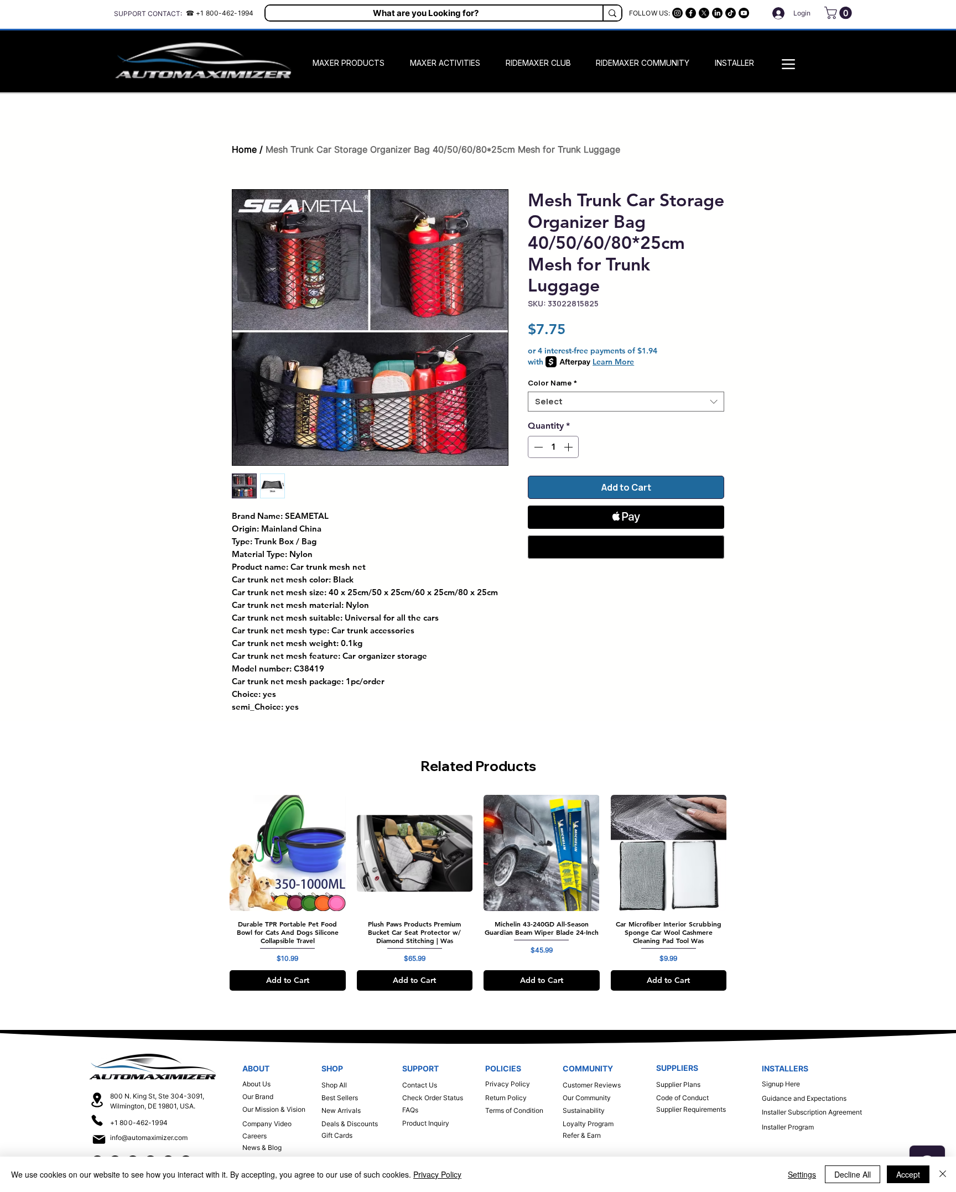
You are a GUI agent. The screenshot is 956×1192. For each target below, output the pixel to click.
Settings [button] (802, 1174)
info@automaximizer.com (149, 1137)
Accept (908, 1174)
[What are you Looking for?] (611, 13)
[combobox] (626, 402)
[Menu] (788, 63)
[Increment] (569, 446)
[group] (478, 892)
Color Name (552, 382)
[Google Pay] (626, 547)
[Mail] (98, 1139)
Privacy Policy (437, 1174)
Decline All (852, 1174)
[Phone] (97, 1120)
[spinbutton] (553, 446)
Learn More (613, 362)
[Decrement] (537, 446)
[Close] (942, 1174)
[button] (839, 13)
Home (244, 149)
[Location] (97, 1099)
